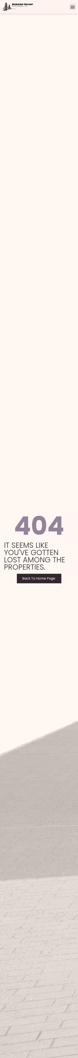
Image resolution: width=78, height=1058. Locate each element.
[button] (72, 6)
